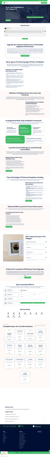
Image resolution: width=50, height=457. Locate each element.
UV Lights (21, 448)
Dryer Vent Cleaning (22, 439)
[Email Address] (5, 299)
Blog (32, 2)
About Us (15, 2)
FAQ (38, 2)
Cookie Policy (45, 452)
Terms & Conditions (35, 452)
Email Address (9, 298)
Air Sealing (21, 445)
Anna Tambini (17, 452)
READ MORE (9, 339)
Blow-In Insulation (22, 443)
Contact (36, 2)
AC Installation (21, 438)
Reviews (27, 2)
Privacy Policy (41, 452)
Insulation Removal (22, 444)
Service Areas (23, 2)
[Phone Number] (5, 295)
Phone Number (9, 294)
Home (11, 2)
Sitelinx (22, 452)
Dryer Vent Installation (22, 442)
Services (18, 2)
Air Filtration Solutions (22, 433)
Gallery (30, 2)
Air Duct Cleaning (22, 436)
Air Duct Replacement (22, 437)
